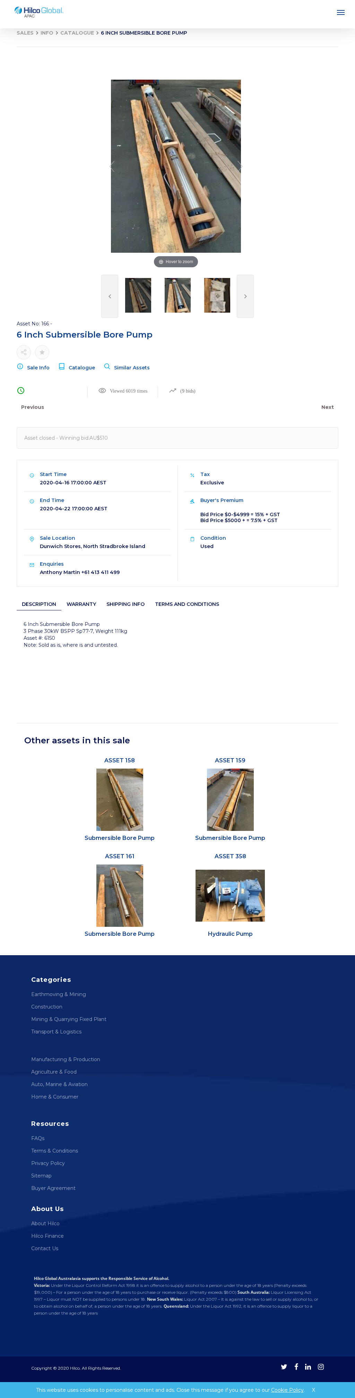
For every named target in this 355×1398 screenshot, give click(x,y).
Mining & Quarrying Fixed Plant (68, 1019)
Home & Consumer (54, 1097)
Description (39, 604)
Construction (46, 1007)
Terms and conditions (187, 604)
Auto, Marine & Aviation (59, 1084)
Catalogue (77, 33)
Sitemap (41, 1176)
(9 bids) (188, 391)
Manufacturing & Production (65, 1059)
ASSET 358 (230, 895)
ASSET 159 (230, 799)
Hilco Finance (47, 1236)
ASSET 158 (120, 799)
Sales (25, 33)
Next (327, 407)
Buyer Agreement (53, 1188)
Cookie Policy (287, 1390)
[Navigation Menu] (341, 12)
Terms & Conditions (54, 1151)
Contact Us (44, 1248)
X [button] (313, 1390)
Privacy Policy (48, 1163)
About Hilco (45, 1223)
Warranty (81, 604)
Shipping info (125, 604)
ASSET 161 (120, 895)
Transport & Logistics (56, 1032)
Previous (32, 407)
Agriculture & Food (54, 1072)
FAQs (37, 1138)
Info (47, 33)
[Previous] (112, 166)
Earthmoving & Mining (58, 994)
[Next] (240, 166)
